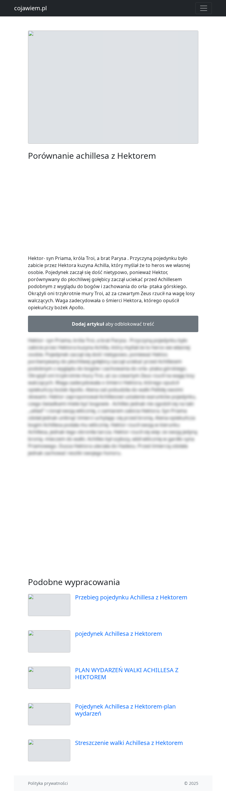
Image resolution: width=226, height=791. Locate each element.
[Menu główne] (203, 8)
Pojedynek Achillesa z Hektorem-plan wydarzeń (125, 709)
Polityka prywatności (48, 783)
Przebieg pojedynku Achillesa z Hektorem (131, 597)
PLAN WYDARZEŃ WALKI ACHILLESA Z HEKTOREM (126, 673)
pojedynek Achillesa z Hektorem (118, 634)
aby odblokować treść (113, 324)
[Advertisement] (113, 209)
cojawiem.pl (30, 8)
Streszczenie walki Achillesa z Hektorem (129, 743)
